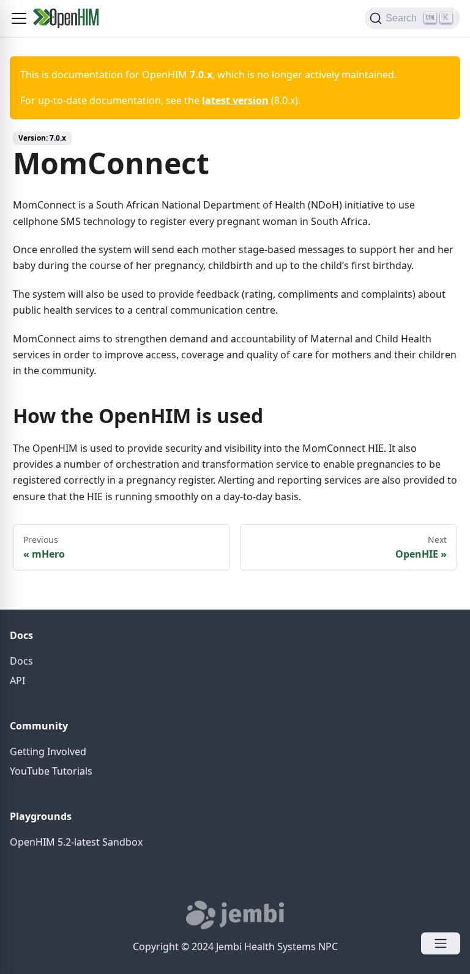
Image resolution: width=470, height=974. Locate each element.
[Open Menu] (440, 943)
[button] (19, 18)
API (17, 680)
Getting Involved (48, 751)
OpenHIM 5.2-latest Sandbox (76, 842)
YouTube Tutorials (51, 771)
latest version (235, 100)
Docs (21, 661)
